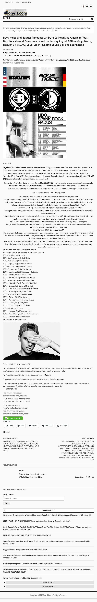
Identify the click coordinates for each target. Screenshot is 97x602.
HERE (9, 164)
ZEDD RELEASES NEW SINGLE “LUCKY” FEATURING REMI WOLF (27, 535)
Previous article (11, 438)
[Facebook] (83, 6)
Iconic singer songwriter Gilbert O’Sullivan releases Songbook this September (32, 564)
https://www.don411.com (34, 477)
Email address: (8, 495)
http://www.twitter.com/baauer (14, 411)
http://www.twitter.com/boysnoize (15, 396)
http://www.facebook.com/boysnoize (16, 398)
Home (13, 28)
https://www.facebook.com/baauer (15, 408)
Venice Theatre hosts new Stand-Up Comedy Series (22, 578)
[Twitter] (87, 6)
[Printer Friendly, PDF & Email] (13, 418)
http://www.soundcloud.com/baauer (16, 414)
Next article (87, 438)
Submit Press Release (23, 2)
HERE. (66, 170)
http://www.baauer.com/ (11, 405)
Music (8, 432)
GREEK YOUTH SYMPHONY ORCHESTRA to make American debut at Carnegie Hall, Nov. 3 (36, 521)
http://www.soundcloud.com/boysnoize (17, 401)
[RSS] (91, 6)
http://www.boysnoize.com (12, 393)
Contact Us (9, 2)
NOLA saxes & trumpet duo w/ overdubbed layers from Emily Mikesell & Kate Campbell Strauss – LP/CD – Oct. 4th (47, 515)
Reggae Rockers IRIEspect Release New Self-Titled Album (25, 549)
